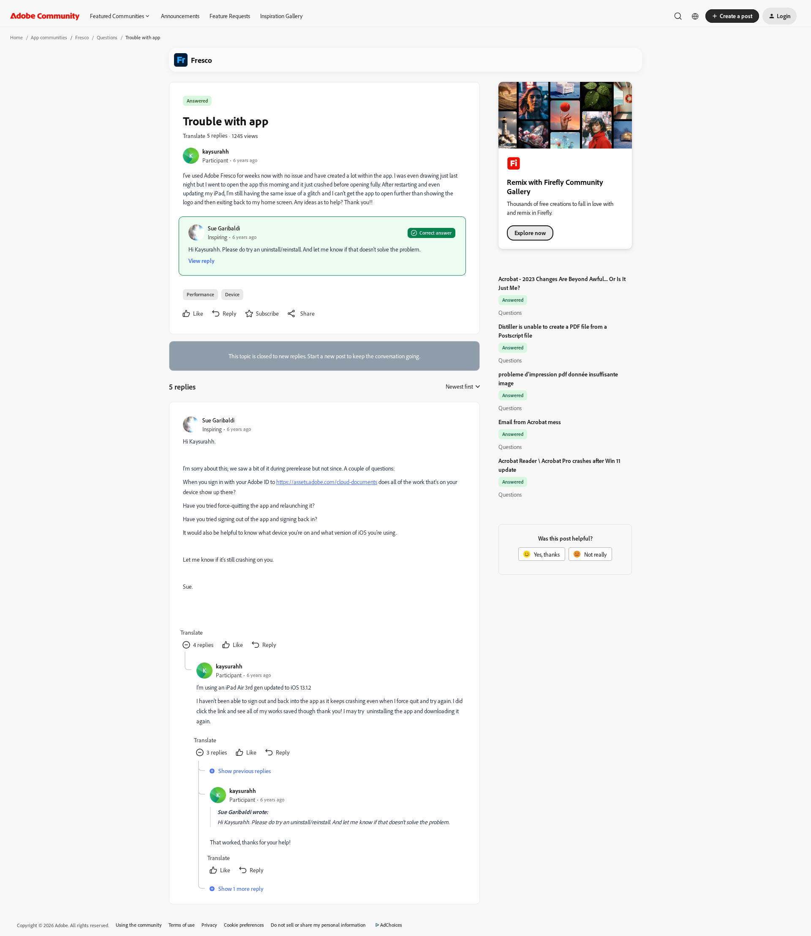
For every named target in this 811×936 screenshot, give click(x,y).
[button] (732, 16)
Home (16, 37)
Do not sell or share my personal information (318, 925)
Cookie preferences (244, 925)
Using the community (139, 925)
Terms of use (182, 925)
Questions (107, 37)
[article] (324, 534)
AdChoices (391, 925)
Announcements (180, 15)
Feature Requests (230, 15)
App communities (49, 37)
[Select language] (695, 16)
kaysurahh (215, 151)
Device (232, 294)
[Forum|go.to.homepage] (45, 16)
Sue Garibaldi (224, 228)
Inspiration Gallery (281, 15)
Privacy (209, 925)
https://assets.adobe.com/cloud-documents (326, 481)
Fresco (82, 37)
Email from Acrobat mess (529, 421)
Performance (200, 294)
